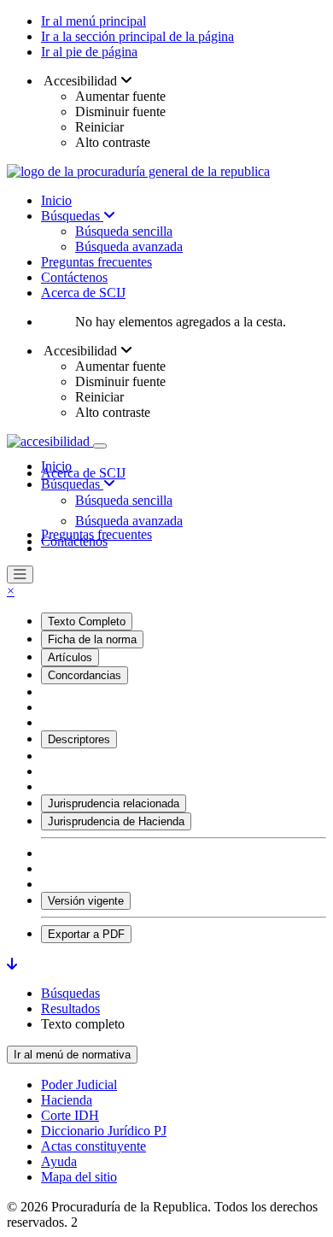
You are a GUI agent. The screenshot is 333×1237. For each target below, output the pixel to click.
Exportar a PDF (86, 934)
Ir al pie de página (89, 51)
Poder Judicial (79, 1084)
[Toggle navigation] (100, 445)
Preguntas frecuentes (96, 262)
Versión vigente (86, 900)
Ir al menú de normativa (72, 1054)
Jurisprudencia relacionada (113, 803)
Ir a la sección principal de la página (137, 36)
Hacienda (66, 1100)
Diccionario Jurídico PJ (103, 1130)
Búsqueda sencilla (123, 231)
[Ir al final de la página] (12, 964)
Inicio (56, 200)
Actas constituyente (93, 1146)
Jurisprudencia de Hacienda (116, 821)
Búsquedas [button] (72, 484)
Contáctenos (74, 277)
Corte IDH (70, 1115)
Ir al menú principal (93, 21)
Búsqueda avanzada (129, 246)
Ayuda (59, 1161)
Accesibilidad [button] (80, 80)
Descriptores (79, 739)
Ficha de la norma (92, 639)
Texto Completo (87, 621)
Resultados (70, 1008)
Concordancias (84, 675)
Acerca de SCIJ (83, 292)
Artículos (70, 657)
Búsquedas (72, 215)
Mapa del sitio (79, 1177)
